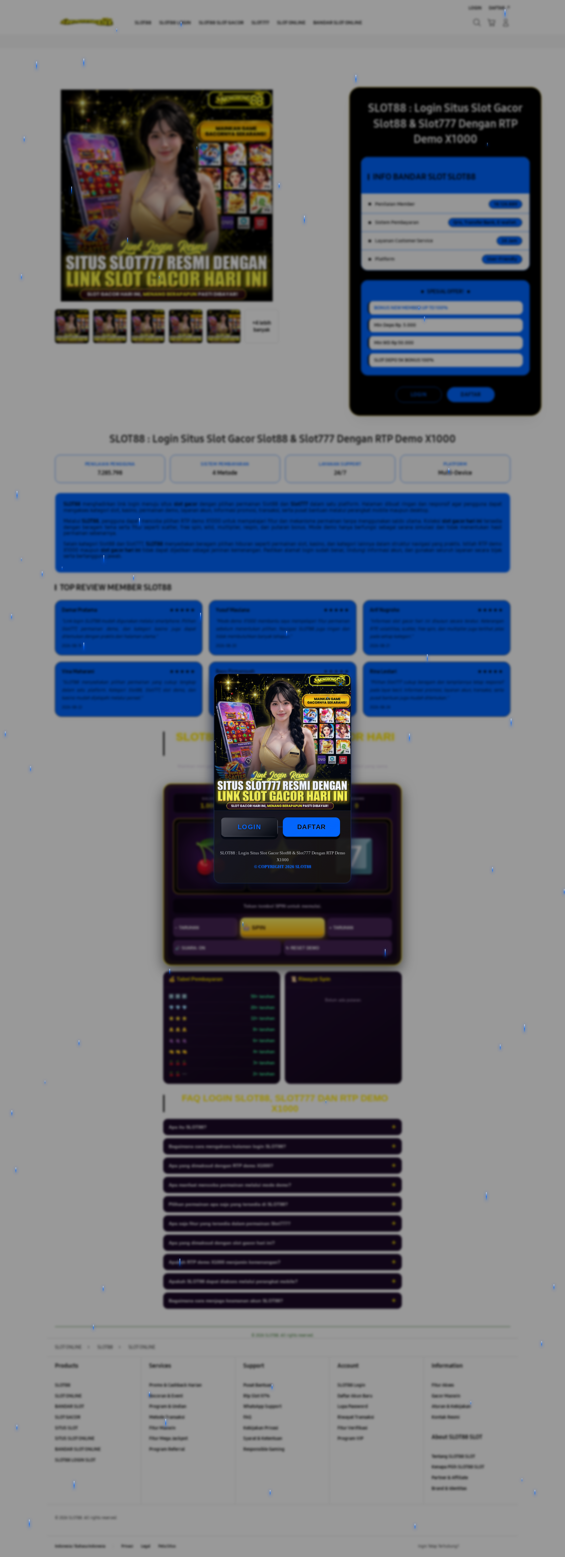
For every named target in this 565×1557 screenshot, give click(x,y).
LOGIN (249, 826)
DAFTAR (311, 826)
